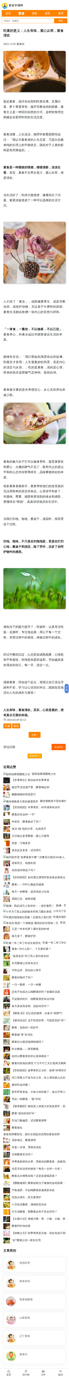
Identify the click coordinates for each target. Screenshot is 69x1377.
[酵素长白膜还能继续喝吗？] (7, 1041)
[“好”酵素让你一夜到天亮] (7, 1240)
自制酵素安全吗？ (22, 1154)
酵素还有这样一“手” (24, 814)
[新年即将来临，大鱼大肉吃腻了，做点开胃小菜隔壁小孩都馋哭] (7, 1091)
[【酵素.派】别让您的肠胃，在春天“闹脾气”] (7, 1013)
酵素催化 (17, 1127)
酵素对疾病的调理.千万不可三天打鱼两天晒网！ (40, 1063)
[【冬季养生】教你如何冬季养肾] (7, 780)
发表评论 (58, 747)
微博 (60, 13)
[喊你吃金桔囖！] (7, 1084)
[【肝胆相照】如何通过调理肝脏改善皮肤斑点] (7, 877)
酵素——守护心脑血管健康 (28, 884)
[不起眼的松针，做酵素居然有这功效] (7, 998)
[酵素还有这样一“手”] (7, 814)
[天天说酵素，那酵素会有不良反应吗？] (7, 1211)
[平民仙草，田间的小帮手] (7, 970)
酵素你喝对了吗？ (22, 977)
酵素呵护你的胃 (21, 1225)
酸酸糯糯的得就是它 (24, 794)
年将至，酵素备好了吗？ (26, 821)
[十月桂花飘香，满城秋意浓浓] (7, 1204)
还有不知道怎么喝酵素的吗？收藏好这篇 (36, 991)
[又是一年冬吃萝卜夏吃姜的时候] (7, 928)
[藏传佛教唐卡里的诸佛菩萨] (21, 801)
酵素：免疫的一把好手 (25, 1027)
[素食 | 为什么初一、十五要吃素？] (7, 948)
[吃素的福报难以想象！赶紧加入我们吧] (28, 916)
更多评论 (34, 756)
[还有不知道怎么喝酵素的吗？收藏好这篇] (7, 991)
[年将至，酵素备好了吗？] (7, 821)
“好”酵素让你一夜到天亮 (26, 1240)
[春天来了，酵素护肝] (7, 936)
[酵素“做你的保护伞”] (7, 1113)
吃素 (7, 726)
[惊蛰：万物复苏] (7, 843)
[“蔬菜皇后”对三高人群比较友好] (7, 956)
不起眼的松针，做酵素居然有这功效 (33, 998)
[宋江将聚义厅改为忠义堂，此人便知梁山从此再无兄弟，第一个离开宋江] (7, 1077)
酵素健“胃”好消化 (22, 1034)
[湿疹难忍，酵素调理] (7, 1140)
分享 (66, 688)
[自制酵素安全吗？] (7, 1154)
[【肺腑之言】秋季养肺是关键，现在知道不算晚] (7, 1233)
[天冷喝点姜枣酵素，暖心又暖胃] (7, 836)
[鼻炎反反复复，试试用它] (7, 850)
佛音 (47, 13)
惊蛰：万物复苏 (21, 843)
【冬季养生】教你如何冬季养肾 (30, 780)
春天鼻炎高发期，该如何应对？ (30, 1006)
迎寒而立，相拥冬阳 (24, 863)
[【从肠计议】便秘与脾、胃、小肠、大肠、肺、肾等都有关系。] (7, 1218)
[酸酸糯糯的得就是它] (7, 794)
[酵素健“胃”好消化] (7, 1034)
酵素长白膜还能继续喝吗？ (28, 1041)
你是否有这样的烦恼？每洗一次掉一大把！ (37, 1168)
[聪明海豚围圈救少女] (17, 773)
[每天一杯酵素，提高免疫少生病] (7, 891)
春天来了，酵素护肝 (24, 936)
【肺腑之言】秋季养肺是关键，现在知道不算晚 (40, 1233)
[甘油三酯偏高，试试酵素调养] (7, 1120)
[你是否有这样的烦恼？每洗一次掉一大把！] (7, 1168)
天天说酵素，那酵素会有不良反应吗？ (34, 1211)
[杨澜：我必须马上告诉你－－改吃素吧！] (29, 905)
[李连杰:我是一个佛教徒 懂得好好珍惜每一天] (31, 922)
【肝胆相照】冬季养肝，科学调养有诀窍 (36, 807)
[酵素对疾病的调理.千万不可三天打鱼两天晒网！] (7, 1063)
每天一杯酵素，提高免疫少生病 (30, 891)
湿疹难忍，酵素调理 (24, 1140)
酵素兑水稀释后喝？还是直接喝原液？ (34, 1175)
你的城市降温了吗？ (24, 870)
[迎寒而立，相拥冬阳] (7, 863)
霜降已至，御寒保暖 (24, 898)
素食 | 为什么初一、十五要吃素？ (31, 948)
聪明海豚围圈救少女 (44, 773)
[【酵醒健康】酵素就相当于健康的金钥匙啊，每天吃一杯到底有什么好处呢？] (7, 1183)
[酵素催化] (7, 1127)
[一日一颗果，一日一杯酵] (7, 984)
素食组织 (24, 1281)
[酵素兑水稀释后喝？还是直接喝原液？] (7, 1175)
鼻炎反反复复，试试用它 (26, 850)
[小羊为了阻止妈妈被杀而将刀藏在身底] (28, 911)
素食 (21, 13)
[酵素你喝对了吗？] (7, 977)
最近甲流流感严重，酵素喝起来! (31, 787)
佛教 (34, 13)
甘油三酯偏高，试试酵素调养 (29, 1120)
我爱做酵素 (26, 1299)
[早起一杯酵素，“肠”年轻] (7, 1099)
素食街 (20, 44)
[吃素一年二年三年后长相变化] (23, 942)
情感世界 (24, 1262)
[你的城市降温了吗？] (7, 870)
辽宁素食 (24, 1336)
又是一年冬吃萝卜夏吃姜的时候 (30, 928)
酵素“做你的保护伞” (24, 1113)
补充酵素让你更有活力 (25, 963)
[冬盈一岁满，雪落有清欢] (7, 1147)
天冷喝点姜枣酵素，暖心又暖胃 (30, 836)
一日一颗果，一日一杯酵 (26, 984)
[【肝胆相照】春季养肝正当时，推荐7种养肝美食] (7, 1070)
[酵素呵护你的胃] (7, 1225)
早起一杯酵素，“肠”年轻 (26, 1099)
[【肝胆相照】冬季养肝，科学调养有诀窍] (7, 807)
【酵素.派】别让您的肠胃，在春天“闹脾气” (37, 1013)
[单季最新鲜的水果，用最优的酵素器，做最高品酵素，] (7, 1161)
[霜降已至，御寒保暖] (7, 898)
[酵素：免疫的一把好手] (7, 1027)
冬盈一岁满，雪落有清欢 (26, 1147)
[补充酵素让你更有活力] (7, 963)
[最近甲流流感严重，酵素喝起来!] (7, 787)
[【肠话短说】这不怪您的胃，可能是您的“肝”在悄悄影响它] (7, 1020)
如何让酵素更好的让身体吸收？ (30, 1056)
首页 (8, 13)
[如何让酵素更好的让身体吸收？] (7, 1056)
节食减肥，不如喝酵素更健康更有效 (33, 1190)
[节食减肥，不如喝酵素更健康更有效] (7, 1190)
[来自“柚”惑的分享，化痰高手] (7, 828)
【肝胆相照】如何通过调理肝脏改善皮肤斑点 (38, 877)
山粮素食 (24, 1317)
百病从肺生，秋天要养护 (26, 1197)
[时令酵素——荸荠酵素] (7, 1049)
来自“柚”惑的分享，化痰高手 (29, 828)
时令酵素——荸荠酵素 (25, 1049)
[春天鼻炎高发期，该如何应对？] (7, 1006)
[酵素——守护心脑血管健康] (7, 884)
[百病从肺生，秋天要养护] (7, 1197)
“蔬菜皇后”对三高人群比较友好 (30, 956)
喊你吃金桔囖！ (21, 1084)
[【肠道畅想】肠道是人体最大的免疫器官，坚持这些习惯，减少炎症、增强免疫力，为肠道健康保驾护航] (7, 1106)
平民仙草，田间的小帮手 (26, 970)
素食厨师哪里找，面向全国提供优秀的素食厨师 (31, 1134)
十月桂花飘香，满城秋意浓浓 (29, 1204)
